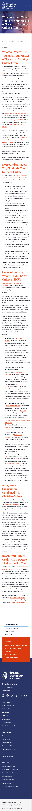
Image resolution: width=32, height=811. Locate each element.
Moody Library (6, 739)
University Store (7, 742)
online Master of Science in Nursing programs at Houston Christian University (15, 140)
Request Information (8, 773)
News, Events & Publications (10, 769)
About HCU (8, 634)
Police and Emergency (8, 753)
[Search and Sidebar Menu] (27, 5)
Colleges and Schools (8, 746)
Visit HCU (5, 716)
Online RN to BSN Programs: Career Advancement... (14, 656)
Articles (7, 42)
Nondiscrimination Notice (9, 802)
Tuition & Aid (6, 709)
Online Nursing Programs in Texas (16, 645)
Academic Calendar (7, 736)
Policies (4, 805)
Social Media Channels (8, 766)
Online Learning (9, 631)
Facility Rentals (6, 783)
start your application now (18, 602)
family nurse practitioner (13, 406)
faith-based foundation (11, 504)
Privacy (10, 805)
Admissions (5, 712)
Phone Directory (7, 776)
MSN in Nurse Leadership (14, 463)
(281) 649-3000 (9, 684)
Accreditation (17, 805)
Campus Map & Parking (9, 749)
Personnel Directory (8, 780)
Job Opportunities (7, 756)
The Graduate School (8, 726)
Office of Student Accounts (10, 786)
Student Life (6, 719)
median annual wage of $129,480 (13, 120)
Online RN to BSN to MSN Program (13, 650)
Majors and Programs (11, 628)
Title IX (20, 802)
